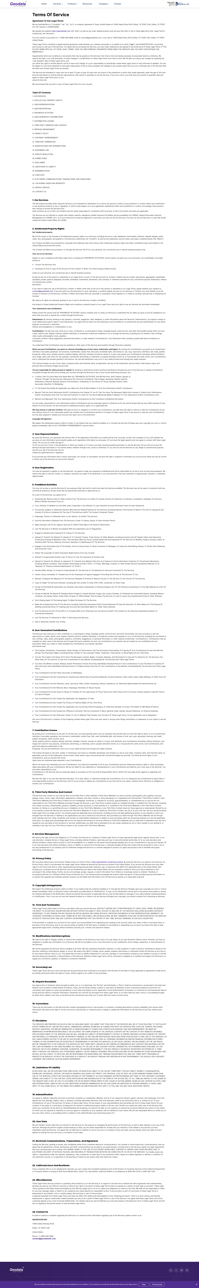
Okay (144, 1284)
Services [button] (57, 4)
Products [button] (72, 4)
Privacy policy (157, 1284)
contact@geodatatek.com (42, 291)
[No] (196, 1284)
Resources (87, 4)
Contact (117, 4)
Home (44, 4)
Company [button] (103, 4)
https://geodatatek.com (61, 31)
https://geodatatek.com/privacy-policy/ (107, 862)
